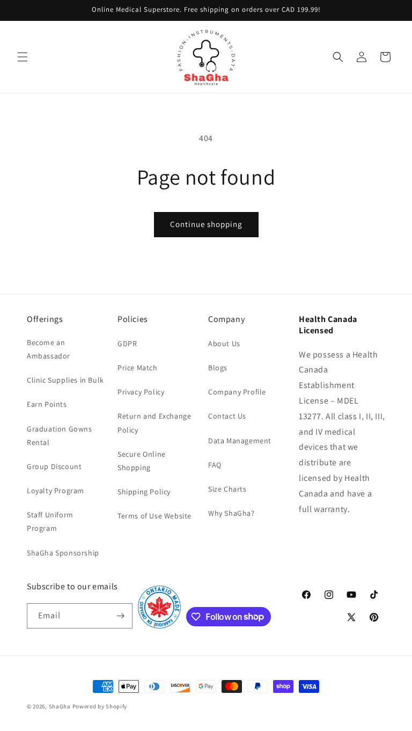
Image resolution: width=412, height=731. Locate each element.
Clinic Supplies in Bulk (65, 380)
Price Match (137, 367)
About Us (224, 343)
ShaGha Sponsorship (63, 553)
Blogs (217, 367)
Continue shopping (206, 224)
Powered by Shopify (100, 706)
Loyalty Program (55, 490)
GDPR (127, 343)
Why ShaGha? (231, 513)
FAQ (215, 465)
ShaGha (60, 706)
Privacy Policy (140, 392)
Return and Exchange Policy (154, 422)
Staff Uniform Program (50, 521)
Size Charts (227, 489)
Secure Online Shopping (141, 460)
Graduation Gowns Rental (59, 435)
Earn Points (47, 404)
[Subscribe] (120, 615)
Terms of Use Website (154, 516)
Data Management (239, 440)
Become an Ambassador (48, 349)
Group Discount (54, 466)
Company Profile (237, 392)
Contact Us (227, 416)
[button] (22, 57)
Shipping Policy (144, 491)
